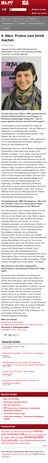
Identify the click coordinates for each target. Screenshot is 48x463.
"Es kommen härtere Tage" (13, 346)
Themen (32, 19)
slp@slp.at (6, 457)
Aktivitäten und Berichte (11, 431)
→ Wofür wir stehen (38, 13)
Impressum (6, 454)
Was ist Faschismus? (12, 405)
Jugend (22, 440)
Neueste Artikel (9, 394)
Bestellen (22, 23)
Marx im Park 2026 (11, 399)
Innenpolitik (33, 437)
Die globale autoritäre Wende (15, 402)
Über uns (5, 19)
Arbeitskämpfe (27, 431)
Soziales (21, 443)
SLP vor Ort (18, 19)
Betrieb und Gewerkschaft (12, 322)
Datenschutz (18, 454)
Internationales (10, 440)
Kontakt (5, 28)
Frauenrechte (37, 434)
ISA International (35, 23)
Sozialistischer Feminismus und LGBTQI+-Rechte (22, 325)
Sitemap (28, 454)
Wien (28, 443)
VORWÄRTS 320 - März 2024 (14, 330)
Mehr (45, 446)
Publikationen (7, 23)
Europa (28, 434)
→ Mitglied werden (37, 9)
